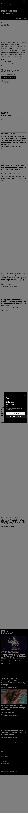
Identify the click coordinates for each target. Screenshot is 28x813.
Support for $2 (15, 413)
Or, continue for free (15, 420)
